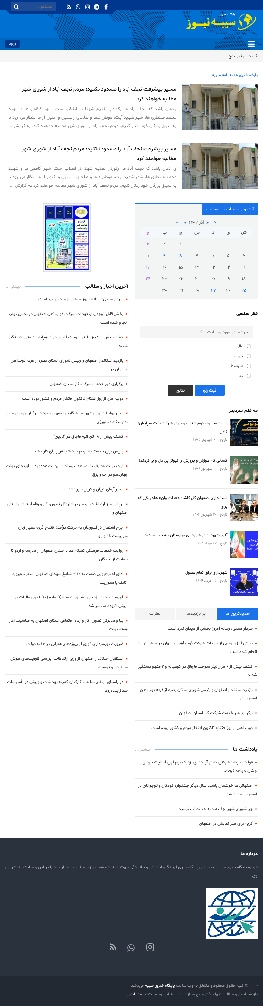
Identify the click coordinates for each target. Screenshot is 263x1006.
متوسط (236, 366)
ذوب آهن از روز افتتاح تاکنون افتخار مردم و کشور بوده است (202, 728)
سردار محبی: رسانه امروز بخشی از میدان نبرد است (210, 628)
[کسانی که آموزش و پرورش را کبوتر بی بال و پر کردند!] (244, 470)
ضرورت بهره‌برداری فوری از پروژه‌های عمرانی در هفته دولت (74, 644)
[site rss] (113, 947)
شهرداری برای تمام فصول (206, 572)
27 (213, 291)
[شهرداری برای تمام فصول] (244, 582)
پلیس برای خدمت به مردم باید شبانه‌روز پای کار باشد (78, 451)
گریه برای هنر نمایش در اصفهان (226, 824)
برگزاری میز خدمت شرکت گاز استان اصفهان (216, 713)
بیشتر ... (142, 750)
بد (241, 376)
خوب (238, 356)
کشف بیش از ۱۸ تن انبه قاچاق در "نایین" (88, 436)
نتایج (180, 390)
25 (244, 291)
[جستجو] (16, 6)
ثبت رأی (209, 390)
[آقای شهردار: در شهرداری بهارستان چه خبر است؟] (244, 544)
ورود (12, 43)
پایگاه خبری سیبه (160, 986)
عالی (239, 346)
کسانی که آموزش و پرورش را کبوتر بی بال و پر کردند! (183, 460)
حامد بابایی (136, 994)
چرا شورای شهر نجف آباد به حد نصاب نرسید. (215, 809)
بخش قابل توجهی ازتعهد (232, 56)
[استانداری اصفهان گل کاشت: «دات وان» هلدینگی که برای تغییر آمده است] (244, 507)
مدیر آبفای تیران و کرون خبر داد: (96, 489)
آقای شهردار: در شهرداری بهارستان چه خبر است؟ (186, 535)
